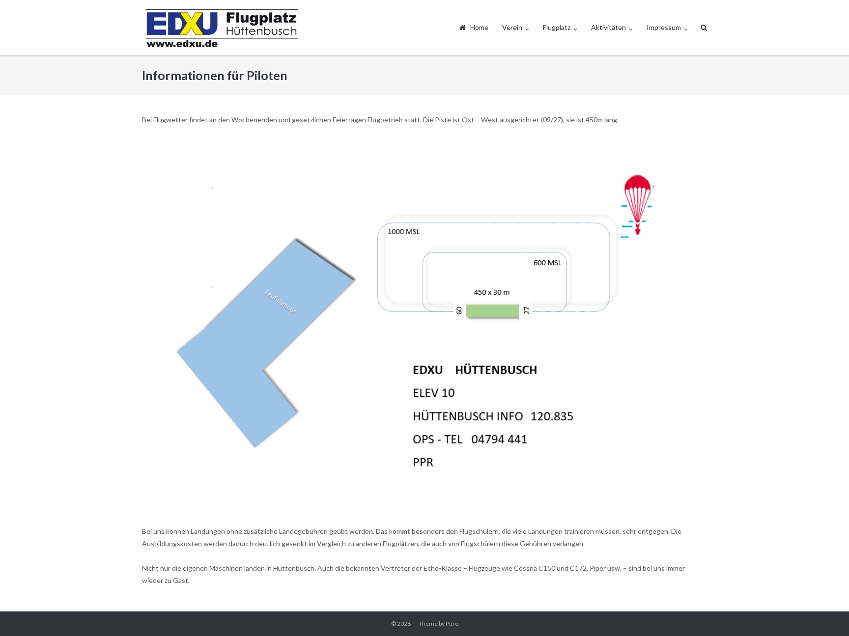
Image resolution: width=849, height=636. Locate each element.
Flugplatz (556, 27)
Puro (452, 623)
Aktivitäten (608, 27)
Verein (512, 27)
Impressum (664, 27)
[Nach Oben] (825, 612)
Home (477, 27)
